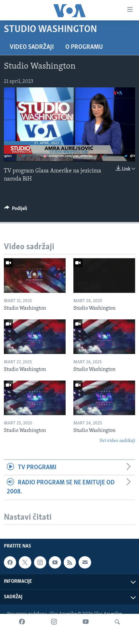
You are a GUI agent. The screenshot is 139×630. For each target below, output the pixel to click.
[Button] (15, 210)
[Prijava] (85, 562)
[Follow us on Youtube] (55, 562)
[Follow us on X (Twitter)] (25, 562)
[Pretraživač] (117, 622)
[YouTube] (86, 622)
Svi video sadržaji (117, 440)
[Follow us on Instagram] (40, 562)
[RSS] (70, 562)
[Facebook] (22, 622)
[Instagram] (54, 622)
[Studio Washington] (35, 275)
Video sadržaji (32, 47)
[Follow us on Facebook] (10, 562)
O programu (84, 47)
